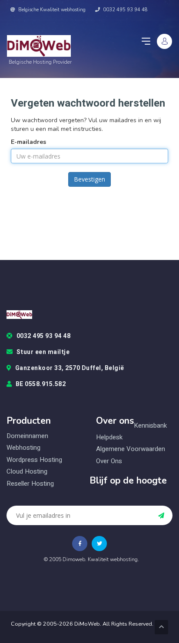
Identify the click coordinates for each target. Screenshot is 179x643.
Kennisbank (150, 425)
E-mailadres (28, 142)
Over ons (109, 461)
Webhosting (23, 447)
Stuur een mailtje (43, 352)
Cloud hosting (27, 471)
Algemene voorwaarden (130, 449)
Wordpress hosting (34, 459)
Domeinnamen (27, 436)
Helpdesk (109, 437)
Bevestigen (89, 179)
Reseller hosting (30, 483)
